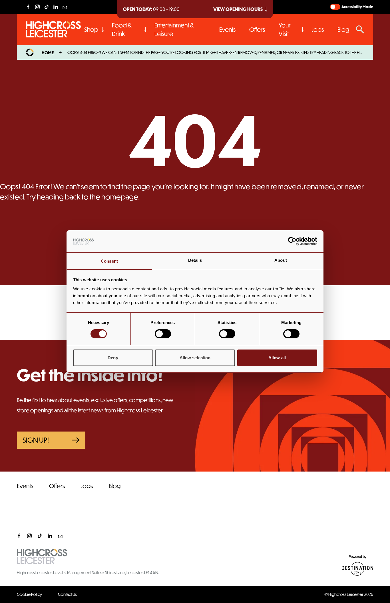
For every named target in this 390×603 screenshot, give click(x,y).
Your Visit (285, 29)
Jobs (318, 29)
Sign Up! (36, 440)
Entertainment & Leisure (174, 29)
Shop (91, 29)
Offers (257, 29)
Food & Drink (122, 29)
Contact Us (67, 594)
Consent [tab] (109, 261)
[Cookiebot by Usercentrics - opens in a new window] (292, 241)
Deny (113, 357)
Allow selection (195, 357)
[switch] (163, 333)
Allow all (277, 357)
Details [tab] (195, 260)
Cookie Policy (29, 594)
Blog (343, 29)
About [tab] (280, 260)
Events (227, 29)
